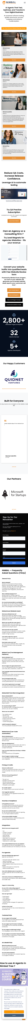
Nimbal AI (13, 531)
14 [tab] (16, 388)
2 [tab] (3, 388)
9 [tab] (11, 388)
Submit (14, 562)
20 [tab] (23, 388)
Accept (14, 1011)
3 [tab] (4, 388)
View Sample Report (14, 290)
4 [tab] (15, 466)
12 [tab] (14, 388)
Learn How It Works (14, 221)
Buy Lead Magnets (14, 295)
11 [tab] (13, 388)
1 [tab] (2, 388)
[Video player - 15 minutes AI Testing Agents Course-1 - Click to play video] (14, 977)
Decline (14, 1015)
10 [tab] (12, 388)
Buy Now (14, 60)
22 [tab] (25, 388)
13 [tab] (15, 388)
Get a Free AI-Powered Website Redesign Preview (14, 28)
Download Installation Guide (14, 304)
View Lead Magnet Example (14, 299)
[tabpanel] (14, 377)
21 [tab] (24, 388)
